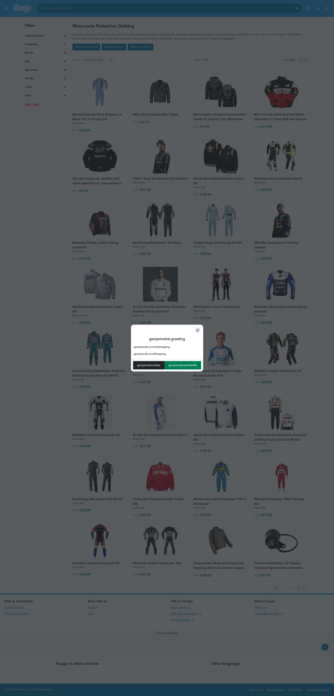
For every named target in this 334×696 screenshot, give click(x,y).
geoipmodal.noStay (148, 365)
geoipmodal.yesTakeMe (183, 365)
